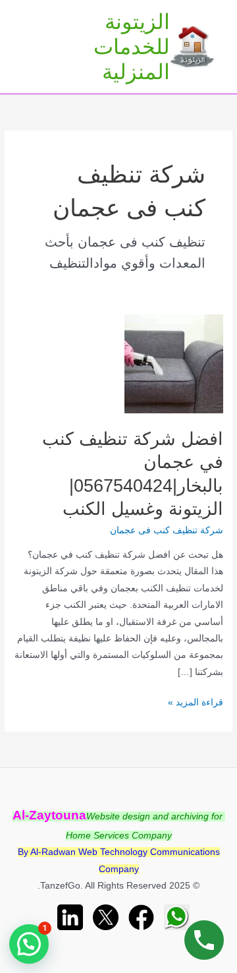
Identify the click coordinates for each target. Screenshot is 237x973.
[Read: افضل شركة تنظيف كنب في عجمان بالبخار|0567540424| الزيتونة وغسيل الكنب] (173, 364)
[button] (29, 944)
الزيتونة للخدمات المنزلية (131, 47)
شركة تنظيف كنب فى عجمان (166, 530)
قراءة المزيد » (195, 704)
